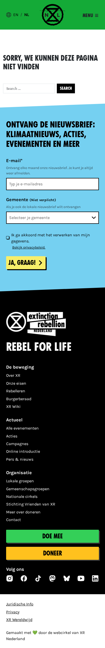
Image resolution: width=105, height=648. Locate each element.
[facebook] (24, 578)
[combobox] (52, 218)
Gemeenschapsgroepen (27, 488)
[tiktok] (38, 578)
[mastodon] (52, 578)
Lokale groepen (20, 480)
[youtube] (81, 578)
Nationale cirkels (21, 496)
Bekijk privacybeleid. (28, 247)
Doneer (52, 553)
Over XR (13, 375)
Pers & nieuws (19, 459)
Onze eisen (16, 383)
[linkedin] (95, 578)
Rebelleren (15, 390)
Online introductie (23, 451)
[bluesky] (66, 578)
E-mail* (14, 160)
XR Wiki (13, 406)
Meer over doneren (23, 512)
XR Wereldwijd (19, 619)
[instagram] (9, 578)
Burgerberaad (18, 398)
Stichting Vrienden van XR (30, 504)
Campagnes (17, 443)
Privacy (12, 612)
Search (66, 88)
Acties (11, 436)
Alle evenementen (22, 428)
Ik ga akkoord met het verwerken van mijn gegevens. (50, 237)
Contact (13, 519)
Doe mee (52, 536)
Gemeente (31, 199)
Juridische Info (19, 604)
